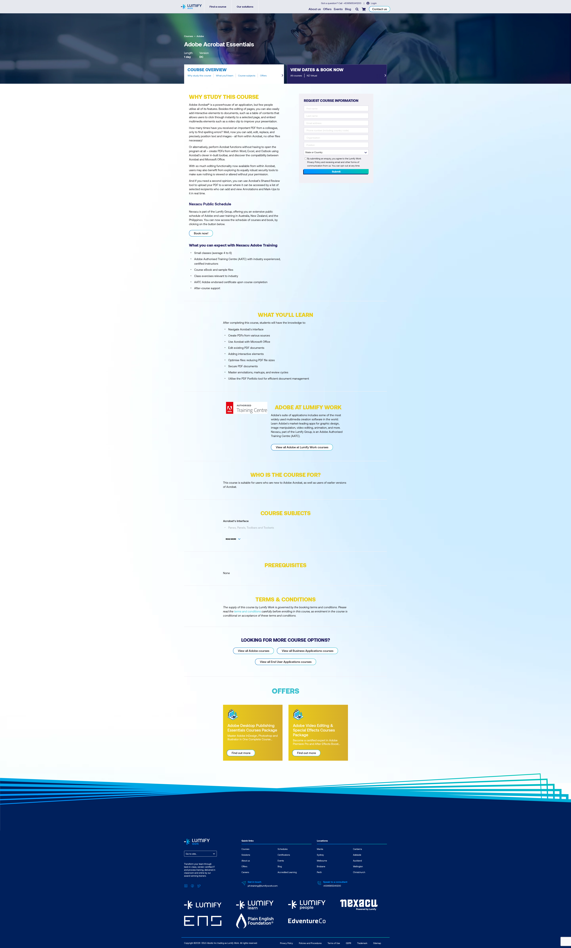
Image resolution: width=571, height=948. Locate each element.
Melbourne (322, 860)
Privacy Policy (286, 943)
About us (315, 9)
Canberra (357, 849)
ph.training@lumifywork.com (263, 885)
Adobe (200, 36)
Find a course (218, 6)
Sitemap (377, 943)
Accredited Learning (287, 872)
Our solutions (245, 6)
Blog (348, 9)
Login (373, 3)
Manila (320, 849)
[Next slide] (282, 75)
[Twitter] (199, 885)
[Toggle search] (357, 9)
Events (338, 9)
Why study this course (199, 75)
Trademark (362, 943)
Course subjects (246, 75)
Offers (327, 9)
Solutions (245, 855)
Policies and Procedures (310, 943)
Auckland (357, 860)
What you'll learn (224, 75)
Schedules (283, 849)
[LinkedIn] (186, 885)
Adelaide (357, 855)
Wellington (358, 866)
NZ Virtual (312, 75)
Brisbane (321, 866)
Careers (245, 872)
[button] (234, 74)
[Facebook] (192, 885)
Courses (188, 36)
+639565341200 (352, 3)
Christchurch (359, 872)
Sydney (320, 855)
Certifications (284, 855)
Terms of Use (334, 943)
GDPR (348, 943)
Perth (319, 872)
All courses (296, 75)
